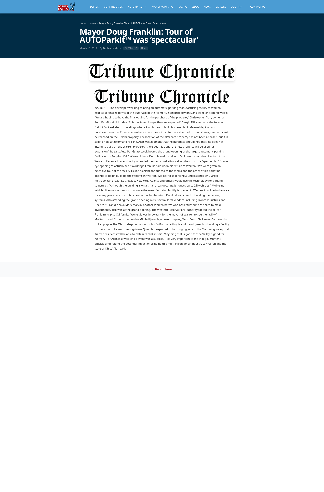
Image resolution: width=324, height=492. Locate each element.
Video (195, 6)
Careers (221, 6)
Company (237, 6)
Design (94, 6)
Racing (182, 6)
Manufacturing (162, 6)
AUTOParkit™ (131, 48)
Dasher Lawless (112, 48)
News (207, 6)
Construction (113, 6)
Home (83, 23)
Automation (136, 6)
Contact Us (257, 6)
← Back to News (162, 269)
